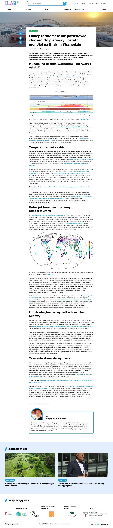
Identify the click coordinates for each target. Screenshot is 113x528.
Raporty (83, 3)
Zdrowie (28, 9)
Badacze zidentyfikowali (75, 223)
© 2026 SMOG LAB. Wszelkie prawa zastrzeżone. (54, 524)
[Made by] (102, 524)
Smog (9, 9)
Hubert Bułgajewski (45, 49)
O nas (76, 3)
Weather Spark (85, 119)
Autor (46, 416)
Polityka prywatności (12, 524)
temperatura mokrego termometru (66, 173)
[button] (20, 33)
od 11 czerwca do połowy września (81, 159)
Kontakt (103, 3)
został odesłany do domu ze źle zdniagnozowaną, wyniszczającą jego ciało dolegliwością (61, 326)
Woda (104, 9)
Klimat (47, 9)
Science (50, 274)
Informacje (33, 31)
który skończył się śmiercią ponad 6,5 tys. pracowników (67, 76)
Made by (93, 524)
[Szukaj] (65, 3)
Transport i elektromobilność (76, 9)
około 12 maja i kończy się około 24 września (71, 127)
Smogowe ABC (93, 3)
